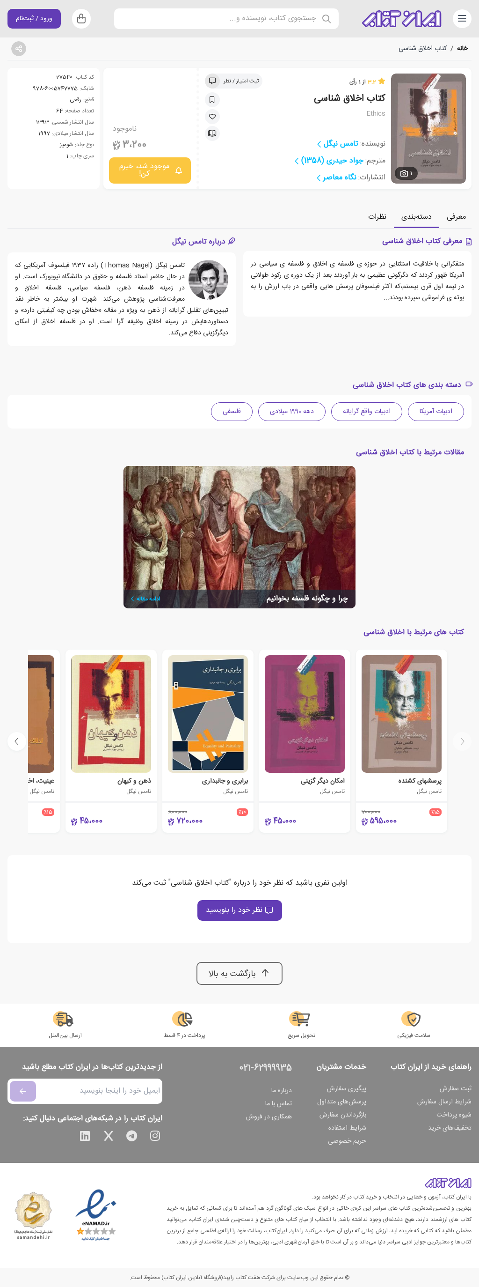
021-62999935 (266, 1068)
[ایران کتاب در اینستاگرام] (155, 1137)
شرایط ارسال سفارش (444, 1102)
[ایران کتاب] (402, 18)
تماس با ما (278, 1103)
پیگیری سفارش (346, 1089)
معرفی (456, 217)
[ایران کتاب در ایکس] (109, 1137)
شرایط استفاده (347, 1128)
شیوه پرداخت (454, 1115)
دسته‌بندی (416, 217)
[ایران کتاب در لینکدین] (85, 1137)
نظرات (377, 217)
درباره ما (281, 1090)
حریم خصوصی (347, 1141)
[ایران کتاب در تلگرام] (132, 1137)
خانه (462, 48)
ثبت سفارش (456, 1089)
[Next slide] (16, 741)
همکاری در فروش (269, 1117)
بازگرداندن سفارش (342, 1115)
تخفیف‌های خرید (450, 1128)
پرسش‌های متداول (341, 1102)
